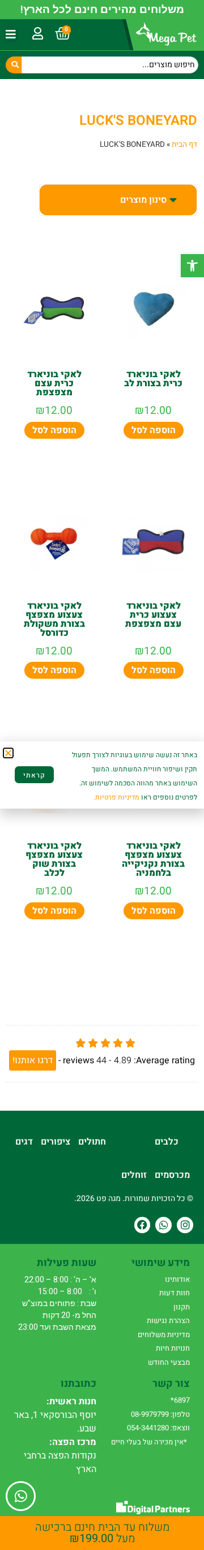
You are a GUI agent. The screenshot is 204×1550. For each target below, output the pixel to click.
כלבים (166, 1142)
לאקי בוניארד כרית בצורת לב (153, 379)
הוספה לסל (153, 430)
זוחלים (134, 1175)
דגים (24, 1142)
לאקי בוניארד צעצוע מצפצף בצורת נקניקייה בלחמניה (153, 859)
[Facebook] (142, 1225)
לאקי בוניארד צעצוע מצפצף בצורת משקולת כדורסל (54, 619)
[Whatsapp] (163, 1225)
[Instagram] (185, 1225)
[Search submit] (14, 64)
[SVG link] (153, 1507)
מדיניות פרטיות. (116, 797)
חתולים (92, 1142)
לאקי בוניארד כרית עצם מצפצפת (54, 383)
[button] (192, 265)
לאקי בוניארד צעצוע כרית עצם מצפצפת (153, 615)
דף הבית (184, 144)
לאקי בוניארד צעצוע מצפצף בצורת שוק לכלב (54, 859)
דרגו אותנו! (32, 1060)
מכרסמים (172, 1175)
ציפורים (55, 1142)
